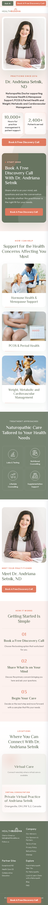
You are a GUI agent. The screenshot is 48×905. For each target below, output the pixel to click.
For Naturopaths (32, 872)
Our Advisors (31, 834)
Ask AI (8, 3)
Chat (4, 835)
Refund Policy (31, 851)
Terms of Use (31, 844)
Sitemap (29, 855)
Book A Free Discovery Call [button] (24, 142)
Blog (27, 882)
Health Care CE (8, 869)
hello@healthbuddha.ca (10, 838)
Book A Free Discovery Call (31, 3)
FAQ (27, 885)
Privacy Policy (31, 847)
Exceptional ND (8, 865)
